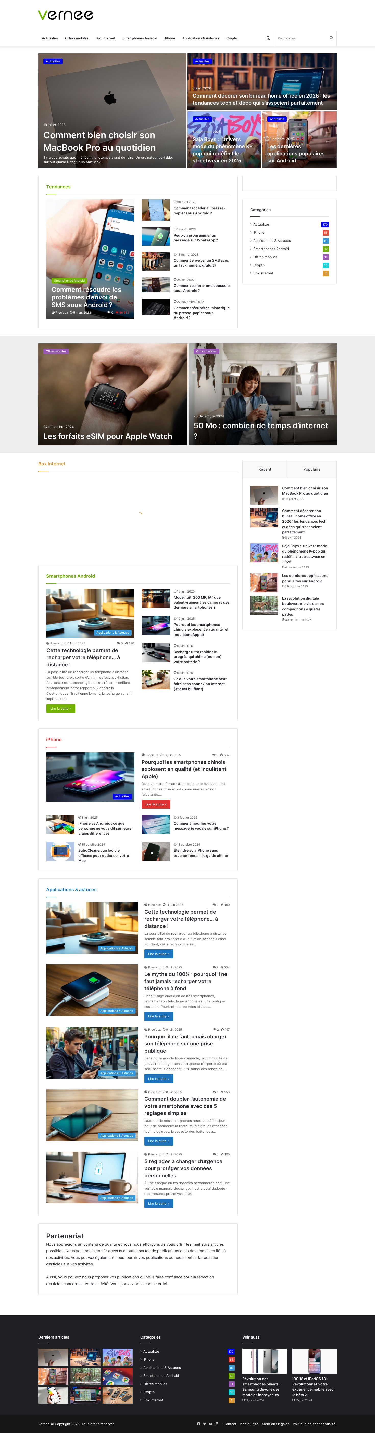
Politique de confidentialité (314, 1424)
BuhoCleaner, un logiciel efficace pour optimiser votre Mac (103, 855)
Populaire (312, 469)
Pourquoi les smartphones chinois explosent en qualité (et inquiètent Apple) (201, 629)
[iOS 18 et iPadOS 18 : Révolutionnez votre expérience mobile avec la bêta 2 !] (314, 1361)
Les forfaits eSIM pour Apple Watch (107, 436)
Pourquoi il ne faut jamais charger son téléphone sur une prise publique (185, 1044)
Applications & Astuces (200, 38)
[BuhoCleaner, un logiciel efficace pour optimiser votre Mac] (60, 851)
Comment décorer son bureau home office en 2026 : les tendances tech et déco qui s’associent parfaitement (304, 521)
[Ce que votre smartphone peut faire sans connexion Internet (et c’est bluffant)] (156, 679)
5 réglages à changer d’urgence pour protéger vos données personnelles (183, 1168)
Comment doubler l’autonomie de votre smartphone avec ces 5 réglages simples (185, 1106)
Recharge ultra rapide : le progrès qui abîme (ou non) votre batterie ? (198, 657)
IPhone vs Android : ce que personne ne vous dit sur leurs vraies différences (104, 828)
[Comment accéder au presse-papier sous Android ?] (156, 210)
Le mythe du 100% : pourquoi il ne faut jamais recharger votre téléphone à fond (185, 981)
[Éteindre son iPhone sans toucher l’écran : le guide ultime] (156, 851)
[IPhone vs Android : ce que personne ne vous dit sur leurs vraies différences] (60, 824)
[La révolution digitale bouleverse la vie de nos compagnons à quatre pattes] (264, 605)
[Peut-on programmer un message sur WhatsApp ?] (156, 236)
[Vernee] (65, 15)
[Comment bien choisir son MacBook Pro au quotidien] (112, 110)
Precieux (61, 312)
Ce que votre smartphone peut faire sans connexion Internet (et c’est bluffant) (200, 684)
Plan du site (249, 1424)
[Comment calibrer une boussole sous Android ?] (156, 284)
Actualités (50, 38)
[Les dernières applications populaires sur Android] (299, 139)
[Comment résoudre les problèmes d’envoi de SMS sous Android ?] (90, 259)
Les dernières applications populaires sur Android (296, 153)
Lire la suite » (60, 708)
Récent (264, 469)
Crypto (231, 38)
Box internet (105, 38)
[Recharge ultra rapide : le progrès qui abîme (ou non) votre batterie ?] (156, 652)
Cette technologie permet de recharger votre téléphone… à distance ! (83, 657)
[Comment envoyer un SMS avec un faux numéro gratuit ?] (156, 261)
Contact (230, 1424)
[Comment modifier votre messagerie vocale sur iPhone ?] (156, 824)
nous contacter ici (151, 1283)
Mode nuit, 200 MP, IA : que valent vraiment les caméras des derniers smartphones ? (202, 602)
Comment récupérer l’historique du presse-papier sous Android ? (202, 313)
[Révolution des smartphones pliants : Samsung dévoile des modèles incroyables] (264, 1361)
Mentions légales (275, 1424)
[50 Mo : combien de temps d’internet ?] (263, 394)
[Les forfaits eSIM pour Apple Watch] (113, 394)
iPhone (169, 38)
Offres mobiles (77, 38)
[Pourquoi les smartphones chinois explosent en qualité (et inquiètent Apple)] (156, 625)
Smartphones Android (139, 38)
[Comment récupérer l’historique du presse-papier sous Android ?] (156, 307)
